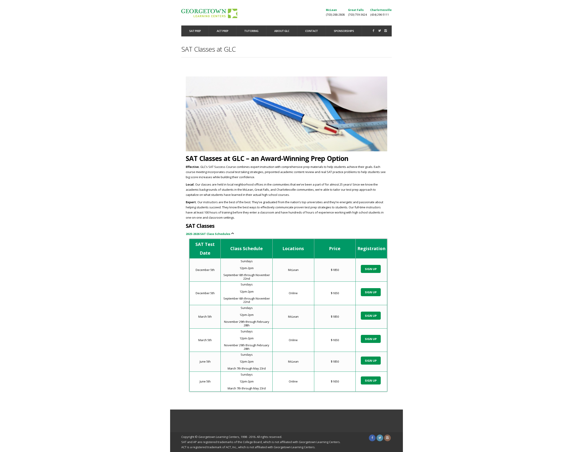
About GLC (281, 31)
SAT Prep (195, 31)
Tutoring (251, 31)
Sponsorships (344, 31)
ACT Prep (222, 31)
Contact (311, 31)
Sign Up (371, 269)
